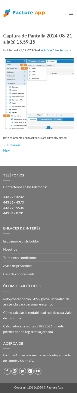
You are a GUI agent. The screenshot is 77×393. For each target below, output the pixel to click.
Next (9, 150)
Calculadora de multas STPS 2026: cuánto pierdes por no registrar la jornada (33, 329)
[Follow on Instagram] (14, 371)
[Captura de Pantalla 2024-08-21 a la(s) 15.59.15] (38, 93)
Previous (11, 145)
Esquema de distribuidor (21, 241)
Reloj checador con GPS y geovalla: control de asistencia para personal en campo (36, 301)
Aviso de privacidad (17, 266)
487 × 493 (48, 50)
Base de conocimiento (19, 274)
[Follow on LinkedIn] (30, 371)
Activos (65, 50)
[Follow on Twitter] (22, 371)
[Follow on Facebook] (7, 371)
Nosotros (10, 249)
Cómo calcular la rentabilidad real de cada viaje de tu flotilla (37, 315)
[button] (71, 13)
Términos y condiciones (20, 257)
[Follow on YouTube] (37, 371)
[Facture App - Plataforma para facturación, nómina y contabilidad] (24, 13)
